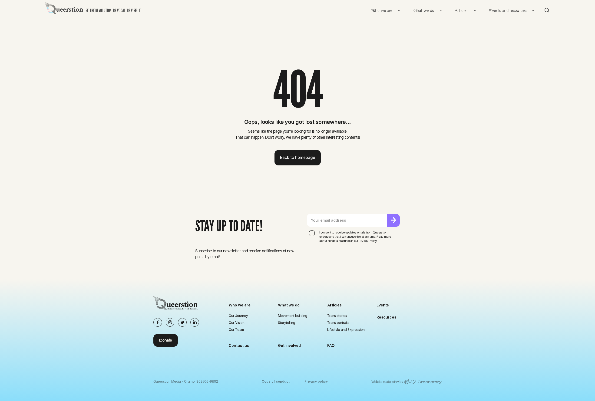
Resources (386, 317)
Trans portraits (338, 323)
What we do (289, 305)
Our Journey (238, 316)
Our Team (236, 330)
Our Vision (237, 323)
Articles (334, 305)
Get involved (289, 345)
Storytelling (286, 323)
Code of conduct (276, 381)
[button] (384, 10)
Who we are (240, 305)
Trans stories (337, 316)
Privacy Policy (367, 241)
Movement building (292, 316)
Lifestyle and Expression (346, 330)
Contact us (239, 345)
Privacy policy (316, 381)
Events (383, 305)
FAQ (331, 345)
